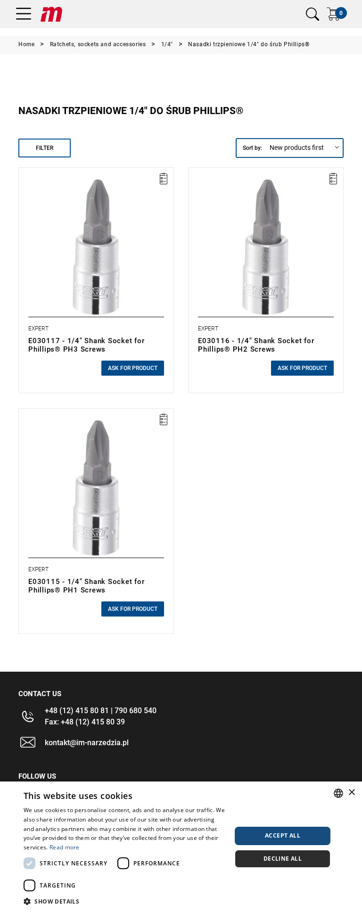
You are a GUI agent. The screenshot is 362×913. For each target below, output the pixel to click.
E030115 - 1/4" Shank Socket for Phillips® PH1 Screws (86, 585)
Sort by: (252, 148)
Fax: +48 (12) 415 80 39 (85, 721)
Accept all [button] (282, 835)
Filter (44, 148)
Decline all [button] (282, 859)
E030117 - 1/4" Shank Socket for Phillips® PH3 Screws (86, 345)
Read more (64, 847)
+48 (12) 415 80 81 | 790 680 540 (100, 710)
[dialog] (181, 847)
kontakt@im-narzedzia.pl (87, 742)
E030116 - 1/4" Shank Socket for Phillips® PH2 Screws (256, 345)
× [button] (351, 792)
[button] (124, 901)
